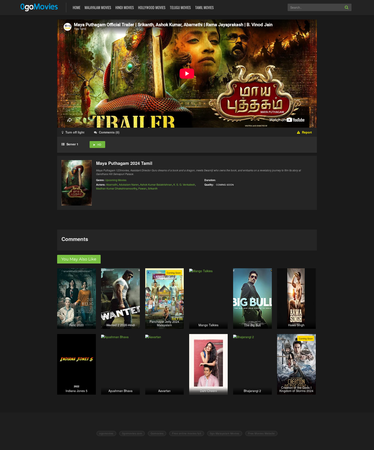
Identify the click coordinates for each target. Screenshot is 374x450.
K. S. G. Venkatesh (184, 184)
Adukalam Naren (129, 184)
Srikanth (153, 188)
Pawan (142, 188)
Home (76, 7)
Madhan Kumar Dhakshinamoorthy (116, 188)
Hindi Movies (124, 7)
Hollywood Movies (151, 7)
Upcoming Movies (115, 180)
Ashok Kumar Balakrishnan (156, 184)
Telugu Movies (180, 7)
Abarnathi (112, 184)
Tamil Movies (204, 7)
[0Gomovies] (39, 7)
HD (99, 144)
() (109, 132)
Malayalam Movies (98, 7)
